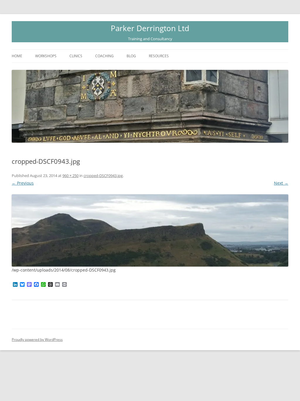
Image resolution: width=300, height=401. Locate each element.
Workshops (46, 55)
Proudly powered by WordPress (37, 339)
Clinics (75, 55)
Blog (131, 55)
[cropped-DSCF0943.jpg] (150, 230)
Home (17, 55)
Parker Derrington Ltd (150, 28)
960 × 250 (70, 175)
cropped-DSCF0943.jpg (103, 175)
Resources (159, 55)
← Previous (23, 183)
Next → (281, 183)
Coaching (104, 55)
